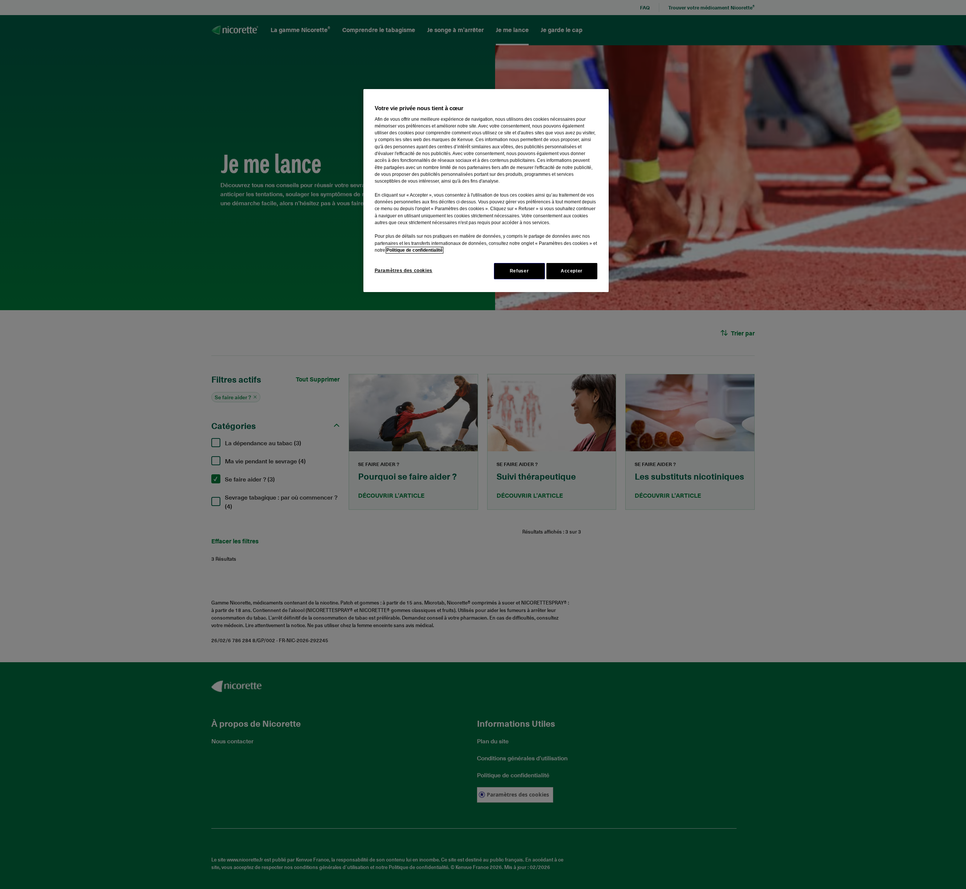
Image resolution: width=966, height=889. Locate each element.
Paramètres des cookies (403, 270)
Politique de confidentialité (414, 250)
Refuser (519, 271)
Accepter (572, 271)
